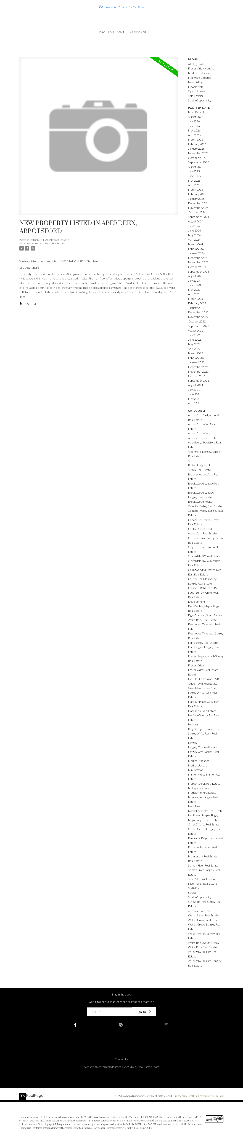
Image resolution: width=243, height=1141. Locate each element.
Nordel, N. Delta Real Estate (205, 810)
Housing (193, 724)
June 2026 (194, 126)
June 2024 (194, 230)
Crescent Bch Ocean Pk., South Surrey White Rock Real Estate (203, 592)
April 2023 (194, 294)
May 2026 (194, 130)
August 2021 (195, 385)
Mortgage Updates (199, 77)
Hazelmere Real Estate (202, 710)
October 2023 (197, 266)
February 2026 (197, 144)
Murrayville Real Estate (202, 792)
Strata (192, 892)
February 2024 (197, 248)
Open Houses (196, 91)
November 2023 (198, 262)
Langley (192, 742)
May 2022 (194, 344)
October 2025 (197, 157)
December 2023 (198, 257)
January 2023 (196, 307)
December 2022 (198, 312)
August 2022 (195, 330)
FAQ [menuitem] (111, 31)
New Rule (194, 806)
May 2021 (194, 398)
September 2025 (198, 162)
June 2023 (194, 285)
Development (196, 601)
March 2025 (195, 189)
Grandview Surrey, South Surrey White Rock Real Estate (203, 692)
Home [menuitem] (101, 31)
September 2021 (198, 380)
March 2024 (195, 244)
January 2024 (196, 253)
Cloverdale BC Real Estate (204, 556)
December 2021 (198, 366)
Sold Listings (195, 95)
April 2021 (194, 403)
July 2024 (194, 226)
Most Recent (196, 112)
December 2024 (198, 203)
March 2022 (195, 353)
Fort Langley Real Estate (203, 642)
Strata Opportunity (199, 100)
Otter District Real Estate (204, 824)
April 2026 (194, 135)
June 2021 (194, 394)
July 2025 (194, 171)
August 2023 (195, 276)
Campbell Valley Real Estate (205, 506)
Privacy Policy (180, 1095)
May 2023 (194, 289)
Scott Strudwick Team (201, 879)
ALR (190, 460)
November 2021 (198, 371)
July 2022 (194, 335)
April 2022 (194, 348)
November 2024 (198, 207)
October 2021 (197, 376)
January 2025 (196, 198)
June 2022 (194, 339)
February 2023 (197, 303)
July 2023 (194, 280)
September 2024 (198, 216)
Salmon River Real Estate (203, 865)
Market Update (197, 765)
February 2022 (197, 357)
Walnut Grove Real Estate (204, 920)
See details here (29, 267)
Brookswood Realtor (200, 501)
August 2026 (195, 116)
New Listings (196, 82)
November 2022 (198, 316)
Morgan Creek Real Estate (204, 783)
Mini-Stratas (195, 769)
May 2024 (194, 235)
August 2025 (195, 166)
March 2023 (195, 298)
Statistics (193, 888)
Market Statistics (198, 760)
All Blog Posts (196, 64)
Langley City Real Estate (202, 747)
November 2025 (198, 153)
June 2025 (194, 175)
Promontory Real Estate (203, 856)
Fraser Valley (196, 665)
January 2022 (196, 362)
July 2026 (194, 121)
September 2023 (198, 271)
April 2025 (194, 185)
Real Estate (195, 860)
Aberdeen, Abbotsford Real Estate (46, 243)
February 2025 (197, 194)
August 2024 (195, 221)
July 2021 (194, 389)
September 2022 (198, 326)
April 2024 (194, 239)
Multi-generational (199, 788)
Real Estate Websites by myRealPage (206, 1095)
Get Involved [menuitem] (138, 31)
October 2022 (197, 321)
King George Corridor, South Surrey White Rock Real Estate (205, 733)
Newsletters (196, 86)
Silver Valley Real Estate (202, 883)
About (120, 31)
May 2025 (194, 180)
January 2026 (196, 148)
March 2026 (195, 139)
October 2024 (197, 212)
